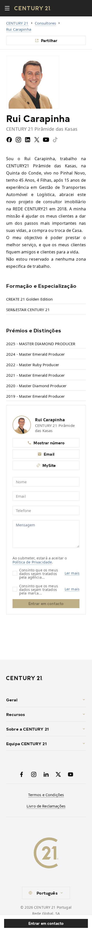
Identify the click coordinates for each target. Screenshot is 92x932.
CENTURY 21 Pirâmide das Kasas (55, 428)
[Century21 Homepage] (32, 8)
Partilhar (49, 40)
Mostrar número (48, 442)
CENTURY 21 (17, 23)
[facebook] (9, 140)
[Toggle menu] (7, 8)
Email (49, 454)
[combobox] (46, 893)
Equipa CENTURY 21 (26, 743)
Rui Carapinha (18, 29)
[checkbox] (15, 573)
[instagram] (18, 140)
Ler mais (72, 573)
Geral (11, 699)
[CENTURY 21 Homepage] (46, 678)
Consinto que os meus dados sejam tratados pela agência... (38, 573)
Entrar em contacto (46, 923)
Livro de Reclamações (46, 805)
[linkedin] (28, 140)
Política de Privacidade (32, 562)
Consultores (45, 23)
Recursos (15, 714)
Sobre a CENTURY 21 (27, 729)
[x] (37, 140)
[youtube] (46, 140)
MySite (49, 465)
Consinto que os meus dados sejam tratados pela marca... (38, 589)
